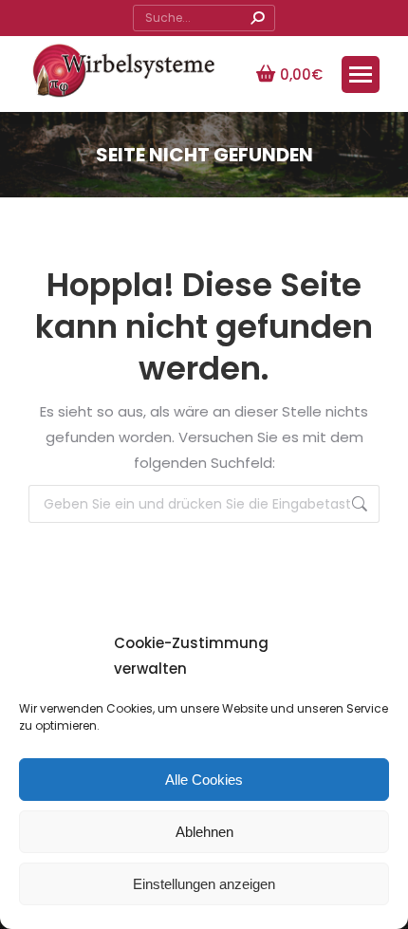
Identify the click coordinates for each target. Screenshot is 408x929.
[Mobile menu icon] (361, 74)
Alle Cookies (204, 779)
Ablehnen (204, 832)
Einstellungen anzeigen (204, 884)
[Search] (257, 18)
